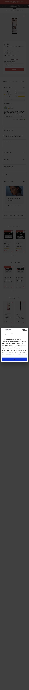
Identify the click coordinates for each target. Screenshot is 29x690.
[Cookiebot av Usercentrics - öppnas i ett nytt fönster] (20, 330)
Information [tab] (14, 334)
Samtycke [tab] (5, 334)
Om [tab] (24, 334)
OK (14, 359)
